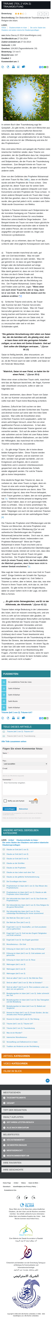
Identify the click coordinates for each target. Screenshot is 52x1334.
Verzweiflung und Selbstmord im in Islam (22, 1042)
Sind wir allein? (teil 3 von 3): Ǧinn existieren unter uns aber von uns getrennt (27, 988)
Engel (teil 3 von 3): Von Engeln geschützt (22, 940)
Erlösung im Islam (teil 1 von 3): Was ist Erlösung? (26, 949)
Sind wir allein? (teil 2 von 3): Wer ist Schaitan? (24, 983)
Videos (23, 1183)
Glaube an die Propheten (16, 868)
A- (39, 14)
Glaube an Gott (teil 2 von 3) (17, 854)
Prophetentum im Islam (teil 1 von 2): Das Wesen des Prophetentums (27, 887)
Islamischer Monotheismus (17, 1037)
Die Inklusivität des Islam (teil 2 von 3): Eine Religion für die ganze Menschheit (28, 906)
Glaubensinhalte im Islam (18, 28)
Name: (5, 753)
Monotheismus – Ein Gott (16, 944)
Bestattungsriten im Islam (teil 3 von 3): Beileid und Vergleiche (26, 1007)
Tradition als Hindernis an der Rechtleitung (23, 1046)
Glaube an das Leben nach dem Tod (20, 872)
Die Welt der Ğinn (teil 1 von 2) (18, 918)
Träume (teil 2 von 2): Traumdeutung (21, 736)
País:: (5, 761)
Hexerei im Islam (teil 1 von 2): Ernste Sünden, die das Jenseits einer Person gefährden (27, 1013)
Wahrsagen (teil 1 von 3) (16, 964)
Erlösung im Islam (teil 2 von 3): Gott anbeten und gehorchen (26, 954)
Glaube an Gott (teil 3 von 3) (17, 859)
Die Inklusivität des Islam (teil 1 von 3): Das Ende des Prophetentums (27, 899)
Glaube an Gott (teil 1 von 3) (17, 849)
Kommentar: (7, 780)
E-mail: (5, 768)
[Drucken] (13, 66)
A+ (46, 14)
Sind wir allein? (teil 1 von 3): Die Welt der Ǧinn (25, 978)
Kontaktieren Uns (10, 1190)
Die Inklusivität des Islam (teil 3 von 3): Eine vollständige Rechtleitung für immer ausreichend (25, 912)
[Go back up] (48, 1081)
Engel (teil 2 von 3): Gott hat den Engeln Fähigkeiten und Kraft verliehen (27, 934)
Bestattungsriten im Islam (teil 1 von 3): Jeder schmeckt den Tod (28, 994)
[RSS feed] (33, 1197)
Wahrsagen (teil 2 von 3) (16, 969)
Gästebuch (6, 1186)
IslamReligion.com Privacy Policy (24, 1186)
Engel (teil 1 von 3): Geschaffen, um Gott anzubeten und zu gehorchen (26, 928)
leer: (4, 25)
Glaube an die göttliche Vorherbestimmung (23, 877)
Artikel (3, 28)
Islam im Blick (33, 1183)
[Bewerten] (2, 66)
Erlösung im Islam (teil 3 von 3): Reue (21, 960)
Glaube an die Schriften (16, 863)
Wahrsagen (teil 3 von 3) (16, 973)
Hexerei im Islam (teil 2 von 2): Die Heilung (23, 1019)
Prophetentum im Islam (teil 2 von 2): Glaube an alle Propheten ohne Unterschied (26, 893)
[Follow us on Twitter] (26, 1197)
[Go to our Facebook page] (19, 1197)
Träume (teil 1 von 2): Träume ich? (16, 712)
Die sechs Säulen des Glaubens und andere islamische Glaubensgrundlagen (25, 842)
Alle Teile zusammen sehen (13, 741)
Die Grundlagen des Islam (16, 881)
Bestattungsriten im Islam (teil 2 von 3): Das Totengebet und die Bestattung (28, 1001)
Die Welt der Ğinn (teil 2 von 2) (18, 922)
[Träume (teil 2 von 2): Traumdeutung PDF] (18, 66)
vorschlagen (9, 809)
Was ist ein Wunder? (14, 1033)
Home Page (7, 1183)
